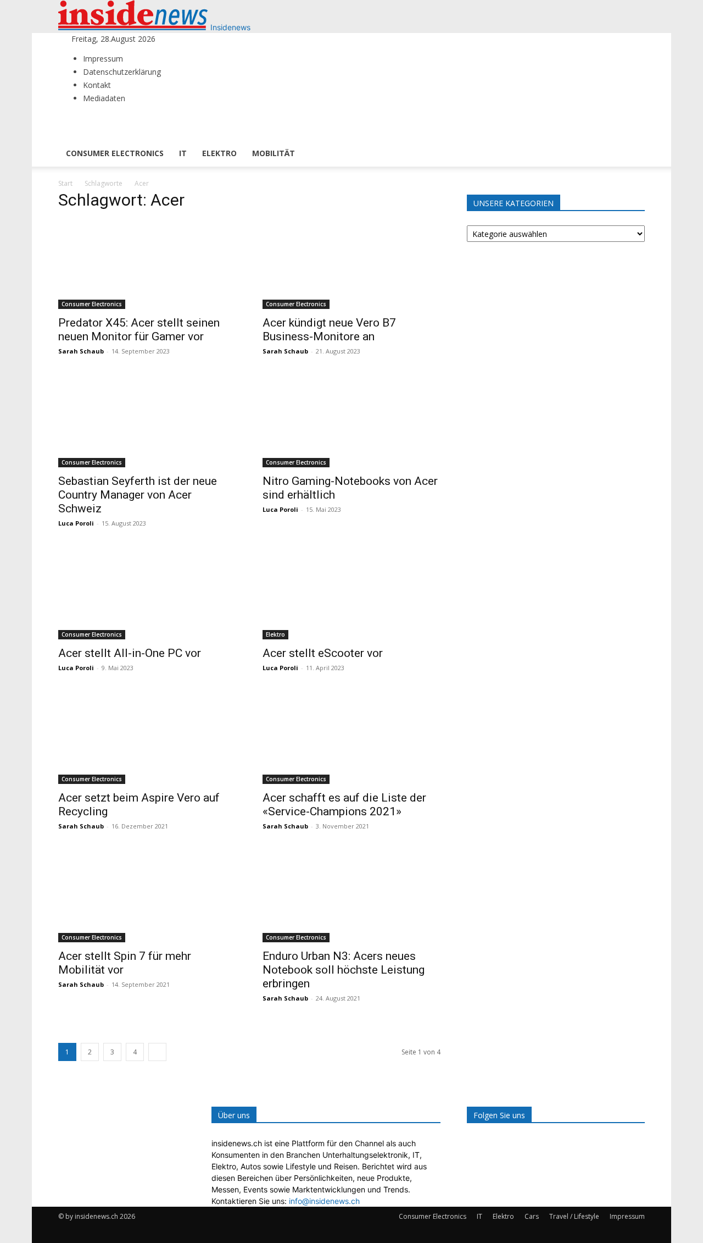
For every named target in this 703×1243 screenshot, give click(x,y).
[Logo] (98, 134)
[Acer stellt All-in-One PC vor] (147, 595)
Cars (532, 1216)
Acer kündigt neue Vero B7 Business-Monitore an (329, 329)
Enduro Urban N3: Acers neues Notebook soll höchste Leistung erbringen (344, 969)
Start (65, 183)
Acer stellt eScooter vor (323, 653)
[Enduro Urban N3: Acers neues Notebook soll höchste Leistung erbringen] (351, 898)
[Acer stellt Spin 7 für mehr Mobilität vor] (147, 898)
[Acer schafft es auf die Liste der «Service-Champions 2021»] (351, 740)
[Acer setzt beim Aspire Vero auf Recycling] (147, 740)
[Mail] (191, 39)
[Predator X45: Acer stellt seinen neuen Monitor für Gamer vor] (147, 265)
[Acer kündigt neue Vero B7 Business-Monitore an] (351, 265)
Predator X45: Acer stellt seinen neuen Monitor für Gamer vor (139, 329)
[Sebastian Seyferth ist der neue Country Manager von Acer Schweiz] (147, 423)
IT (183, 153)
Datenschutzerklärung (122, 72)
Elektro (219, 153)
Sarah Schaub (81, 351)
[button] (631, 126)
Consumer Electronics (115, 153)
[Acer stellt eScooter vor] (351, 595)
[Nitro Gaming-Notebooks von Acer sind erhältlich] (351, 423)
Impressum (103, 58)
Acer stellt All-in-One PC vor (129, 653)
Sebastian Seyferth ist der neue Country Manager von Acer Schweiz (137, 494)
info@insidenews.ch (324, 1201)
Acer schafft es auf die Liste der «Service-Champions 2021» (344, 804)
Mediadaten (104, 98)
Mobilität (273, 153)
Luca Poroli (76, 523)
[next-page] (157, 1052)
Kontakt (97, 85)
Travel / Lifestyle (574, 1216)
